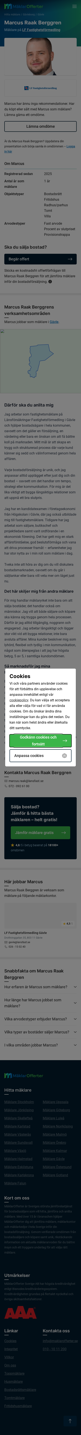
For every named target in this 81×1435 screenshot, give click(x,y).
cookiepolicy (19, 700)
